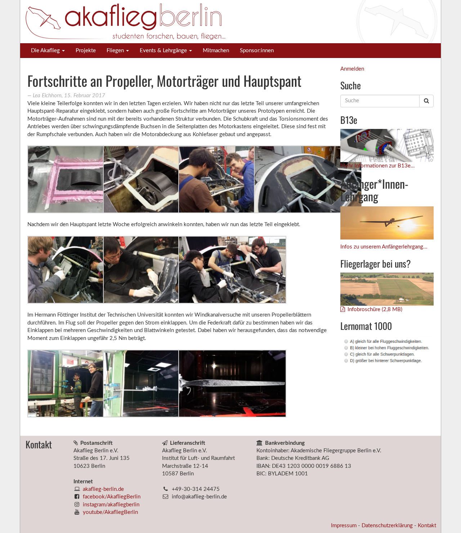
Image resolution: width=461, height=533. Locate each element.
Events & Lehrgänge (164, 50)
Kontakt (427, 525)
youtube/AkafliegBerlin (110, 512)
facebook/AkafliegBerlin (111, 497)
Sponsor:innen (257, 50)
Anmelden (352, 69)
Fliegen (116, 50)
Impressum (344, 525)
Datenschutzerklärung (388, 525)
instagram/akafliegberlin (111, 504)
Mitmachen (216, 50)
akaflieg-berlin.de (103, 489)
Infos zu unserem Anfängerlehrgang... (384, 247)
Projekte (86, 50)
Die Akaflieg (46, 50)
